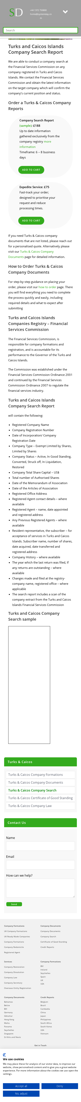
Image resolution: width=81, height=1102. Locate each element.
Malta (7, 1023)
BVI (41, 966)
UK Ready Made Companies (17, 936)
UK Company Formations (15, 931)
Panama (8, 1026)
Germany (8, 1012)
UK (41, 980)
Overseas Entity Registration (17, 988)
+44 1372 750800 (38, 10)
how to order (47, 287)
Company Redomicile (14, 947)
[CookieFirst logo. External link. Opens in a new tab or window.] (4, 1055)
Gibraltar (8, 1016)
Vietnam (44, 1033)
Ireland (43, 969)
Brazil (43, 1005)
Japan (43, 1016)
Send (14, 904)
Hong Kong (9, 1019)
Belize (7, 1005)
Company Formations (14, 925)
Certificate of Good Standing (53, 941)
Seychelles (45, 973)
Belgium (44, 1001)
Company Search (48, 936)
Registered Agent (12, 952)
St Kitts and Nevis (12, 1037)
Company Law (10, 977)
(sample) (25, 126)
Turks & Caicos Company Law (30, 806)
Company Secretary (13, 982)
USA (42, 983)
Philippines (45, 1019)
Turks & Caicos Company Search (32, 790)
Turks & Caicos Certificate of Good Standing (40, 798)
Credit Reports (47, 947)
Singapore (8, 1033)
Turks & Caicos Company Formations (35, 774)
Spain (43, 976)
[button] (65, 12)
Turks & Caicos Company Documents (35, 782)
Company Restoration (14, 966)
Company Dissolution (14, 972)
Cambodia (45, 1008)
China (43, 1012)
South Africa (46, 1023)
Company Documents (50, 925)
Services (8, 961)
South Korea (46, 1026)
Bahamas (8, 1001)
